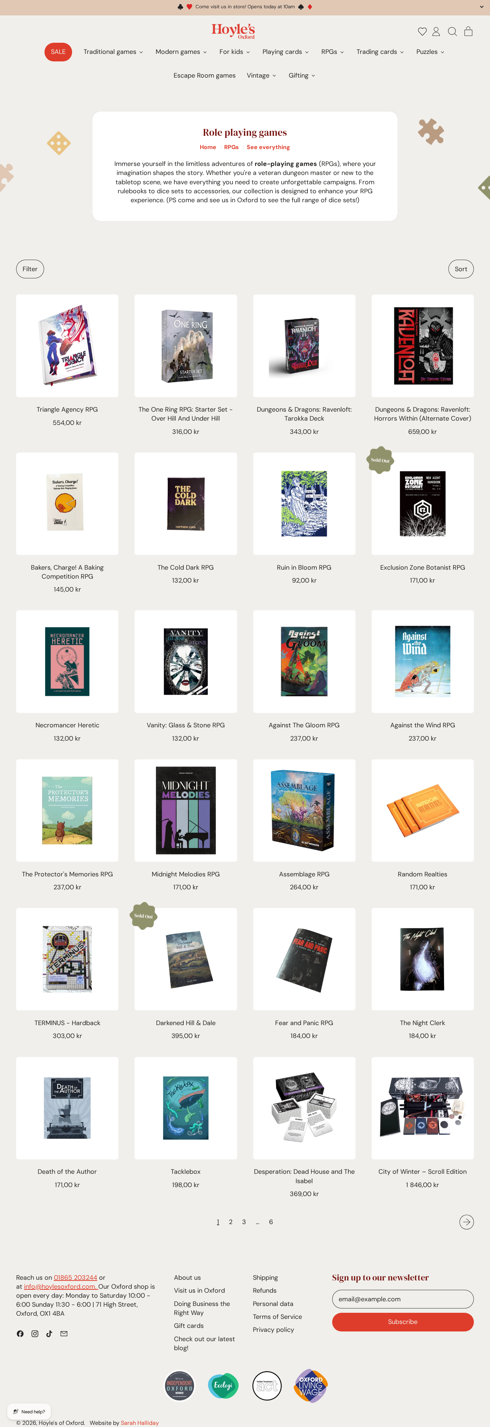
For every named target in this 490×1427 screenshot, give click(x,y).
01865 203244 (75, 1277)
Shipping (265, 1277)
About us (187, 1277)
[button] (422, 31)
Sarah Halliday (140, 1423)
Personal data (273, 1303)
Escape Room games (205, 75)
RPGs (231, 147)
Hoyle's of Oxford (61, 1423)
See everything (268, 147)
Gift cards (189, 1325)
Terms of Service (277, 1316)
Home (208, 147)
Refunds (265, 1290)
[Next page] (467, 1222)
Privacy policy (273, 1329)
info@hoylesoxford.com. (61, 1286)
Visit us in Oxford (199, 1290)
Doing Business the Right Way (202, 1308)
